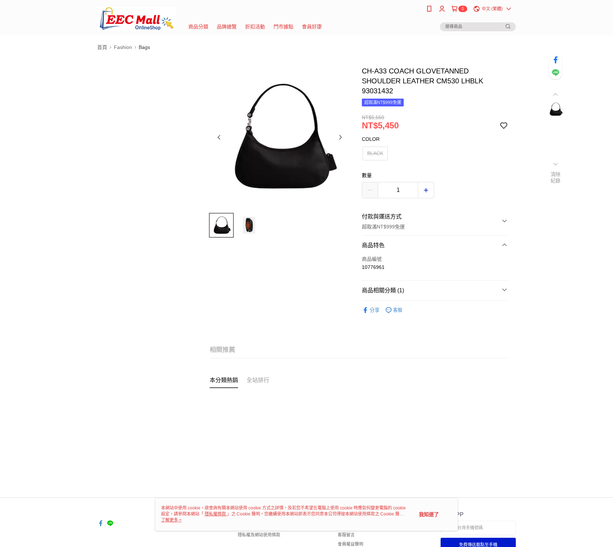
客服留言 (346, 534)
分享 (375, 310)
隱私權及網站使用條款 (259, 534)
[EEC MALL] (136, 18)
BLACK (375, 153)
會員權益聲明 (350, 544)
